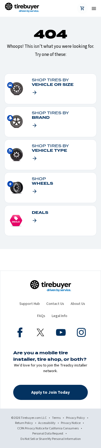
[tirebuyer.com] (22, 8)
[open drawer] (92, 9)
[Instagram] (81, 333)
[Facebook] (20, 333)
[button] (50, 392)
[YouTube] (61, 333)
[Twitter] (40, 333)
